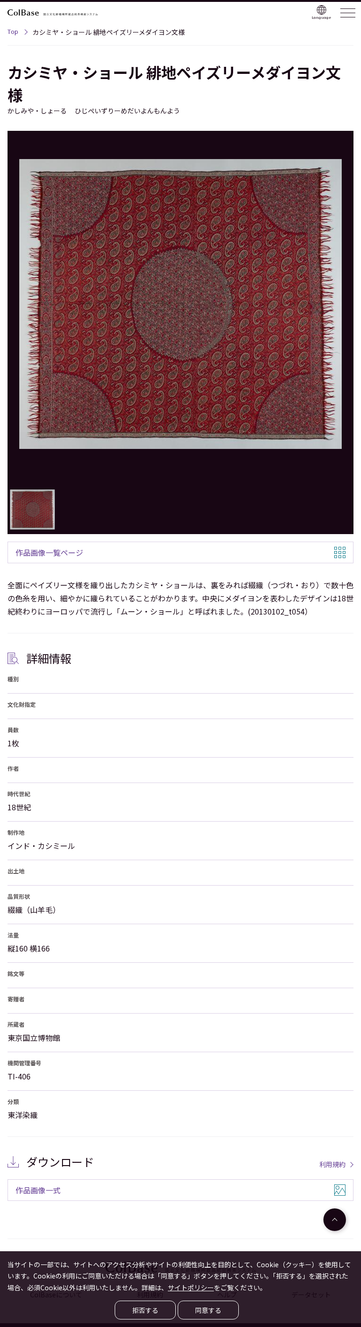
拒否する (145, 1310)
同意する (208, 1310)
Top (13, 33)
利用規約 (332, 1164)
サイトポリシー (191, 1287)
